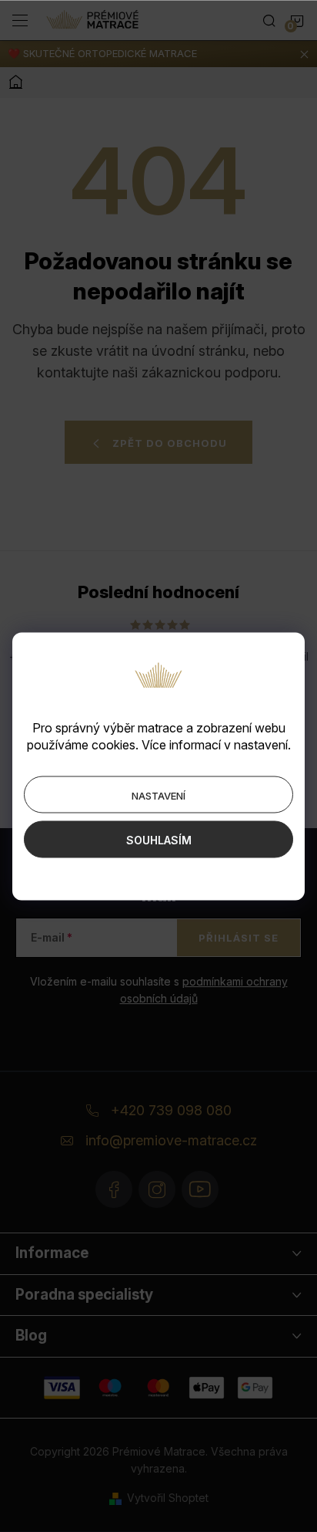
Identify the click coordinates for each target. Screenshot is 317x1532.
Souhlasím (159, 839)
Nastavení (158, 795)
